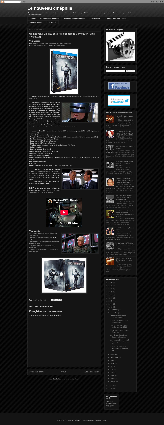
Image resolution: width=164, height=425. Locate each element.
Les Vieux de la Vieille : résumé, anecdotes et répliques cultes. (123, 197)
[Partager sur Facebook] (58, 300)
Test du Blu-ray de (39, 237)
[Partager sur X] (56, 300)
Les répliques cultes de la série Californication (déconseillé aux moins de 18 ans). (124, 213)
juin (112, 366)
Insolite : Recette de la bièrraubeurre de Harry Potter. (123, 260)
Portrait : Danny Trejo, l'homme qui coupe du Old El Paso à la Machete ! (124, 180)
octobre (113, 354)
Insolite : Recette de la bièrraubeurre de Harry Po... (119, 348)
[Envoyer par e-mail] (52, 300)
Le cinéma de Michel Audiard (116, 18)
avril (112, 372)
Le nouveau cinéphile (49, 8)
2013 (111, 307)
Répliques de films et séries (74, 18)
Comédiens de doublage (49, 18)
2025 (111, 283)
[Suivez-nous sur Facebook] (119, 89)
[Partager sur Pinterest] (60, 300)
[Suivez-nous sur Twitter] (119, 106)
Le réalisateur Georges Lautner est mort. (118, 316)
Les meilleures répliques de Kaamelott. (124, 117)
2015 (111, 301)
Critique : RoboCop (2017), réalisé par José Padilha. (48, 45)
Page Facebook (36, 22)
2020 (111, 292)
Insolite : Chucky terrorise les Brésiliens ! (119, 321)
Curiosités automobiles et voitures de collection (111, 404)
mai (112, 369)
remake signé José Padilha (82, 96)
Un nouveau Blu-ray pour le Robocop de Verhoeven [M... (120, 342)
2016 (111, 298)
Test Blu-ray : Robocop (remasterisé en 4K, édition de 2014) (50, 43)
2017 (111, 295)
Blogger (104, 420)
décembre (114, 310)
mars (113, 375)
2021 (111, 289)
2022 (111, 286)
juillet (113, 363)
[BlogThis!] (54, 300)
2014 (111, 304)
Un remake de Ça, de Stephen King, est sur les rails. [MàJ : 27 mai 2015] (124, 133)
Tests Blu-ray (95, 18)
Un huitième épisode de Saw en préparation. (118, 336)
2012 (111, 385)
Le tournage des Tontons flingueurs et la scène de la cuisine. (124, 245)
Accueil (33, 18)
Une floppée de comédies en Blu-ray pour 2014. (119, 326)
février (113, 378)
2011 (110, 388)
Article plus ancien (91, 372)
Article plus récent (36, 372)
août (112, 360)
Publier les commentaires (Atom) (68, 379)
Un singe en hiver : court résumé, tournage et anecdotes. (124, 163)
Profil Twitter (51, 22)
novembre (114, 313)
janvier (113, 381)
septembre (115, 357)
